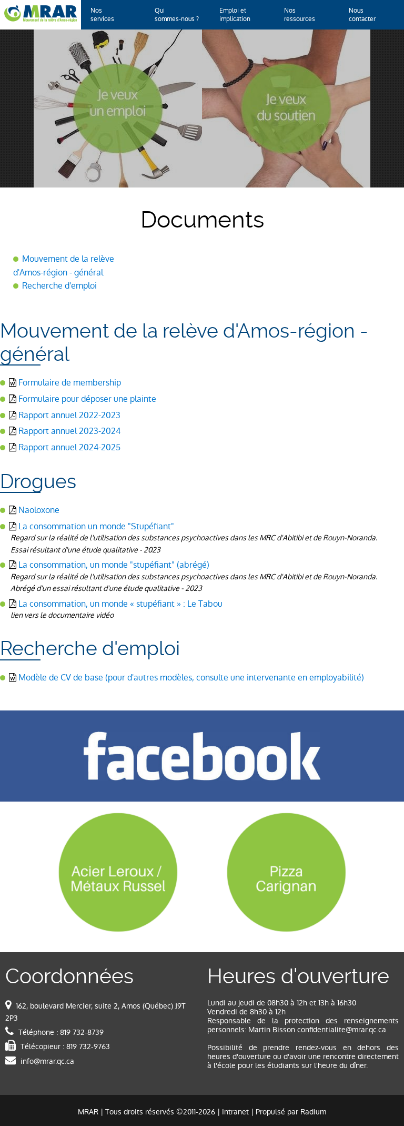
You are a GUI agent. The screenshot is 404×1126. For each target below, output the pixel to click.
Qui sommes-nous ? (177, 14)
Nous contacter (362, 14)
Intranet (235, 1112)
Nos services (102, 14)
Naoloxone (38, 510)
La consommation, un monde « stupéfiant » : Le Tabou (120, 604)
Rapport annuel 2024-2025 (69, 447)
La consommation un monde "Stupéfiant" (96, 526)
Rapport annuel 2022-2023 (69, 415)
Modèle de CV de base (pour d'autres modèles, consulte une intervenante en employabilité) (191, 677)
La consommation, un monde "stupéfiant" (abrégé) (113, 565)
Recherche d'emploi (59, 286)
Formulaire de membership (69, 383)
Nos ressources (299, 14)
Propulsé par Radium (291, 1112)
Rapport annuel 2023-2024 (69, 431)
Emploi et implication (234, 14)
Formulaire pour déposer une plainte (87, 399)
